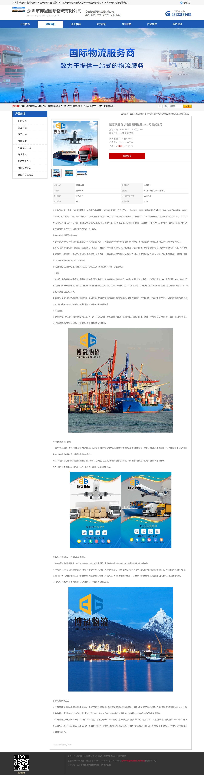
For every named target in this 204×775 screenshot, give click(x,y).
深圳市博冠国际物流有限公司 (133, 761)
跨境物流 (22, 154)
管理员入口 (98, 765)
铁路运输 (22, 141)
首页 (132, 114)
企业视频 (76, 24)
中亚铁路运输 (24, 148)
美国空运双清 (24, 168)
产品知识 (152, 24)
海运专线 (22, 128)
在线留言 (127, 156)
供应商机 (50, 24)
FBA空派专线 (24, 161)
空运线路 (22, 134)
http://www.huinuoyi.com (62, 745)
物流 (122, 133)
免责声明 (90, 765)
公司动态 (126, 24)
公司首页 (25, 24)
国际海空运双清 (25, 175)
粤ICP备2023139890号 (112, 761)
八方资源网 (81, 765)
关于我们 (101, 24)
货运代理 (129, 133)
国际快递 (22, 121)
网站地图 (107, 765)
